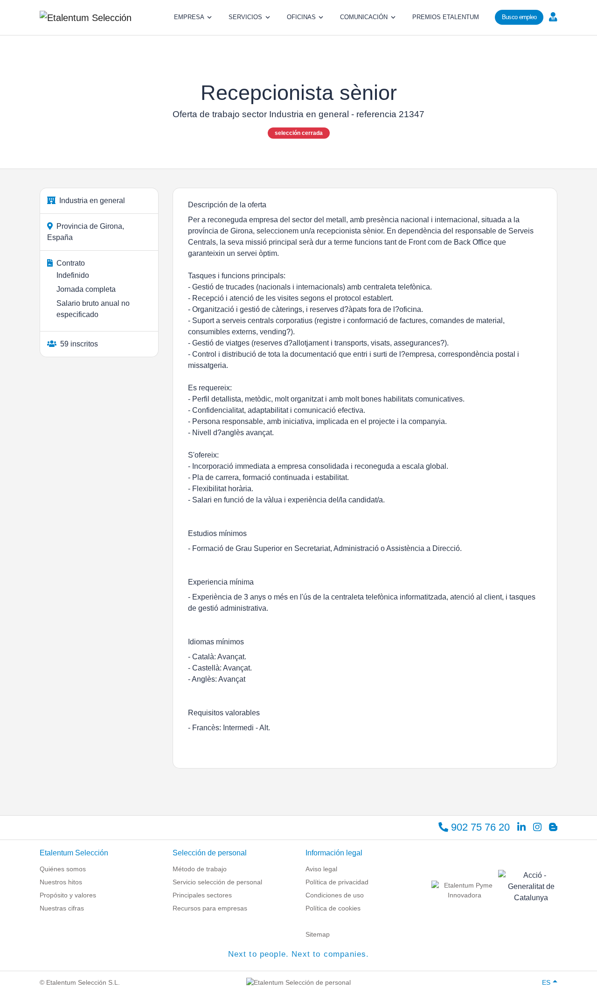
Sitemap (317, 934)
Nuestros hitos (61, 882)
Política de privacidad (336, 882)
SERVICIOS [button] (245, 17)
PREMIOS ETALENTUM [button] (445, 17)
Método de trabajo (200, 869)
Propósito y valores (68, 895)
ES (546, 982)
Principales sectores (202, 895)
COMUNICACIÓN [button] (364, 17)
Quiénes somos (63, 869)
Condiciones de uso (334, 895)
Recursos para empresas (210, 908)
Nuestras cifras (62, 908)
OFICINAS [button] (301, 17)
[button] (552, 16)
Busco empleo (519, 17)
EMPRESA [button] (189, 17)
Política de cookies (333, 908)
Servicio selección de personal (217, 882)
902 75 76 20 (479, 827)
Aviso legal (321, 869)
